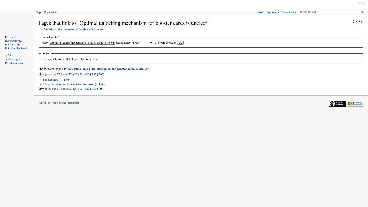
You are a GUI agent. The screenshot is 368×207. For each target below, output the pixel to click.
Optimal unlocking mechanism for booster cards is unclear (74, 29)
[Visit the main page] (17, 15)
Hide (44, 59)
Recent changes (13, 40)
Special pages (12, 59)
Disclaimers (73, 103)
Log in (361, 3)
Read (260, 12)
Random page (12, 44)
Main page (10, 37)
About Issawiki (59, 103)
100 (87, 74)
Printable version (14, 63)
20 (75, 74)
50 (81, 74)
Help (360, 21)
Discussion (50, 12)
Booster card (50, 79)
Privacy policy (44, 103)
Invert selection (167, 42)
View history (289, 12)
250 (94, 74)
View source (272, 12)
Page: (44, 42)
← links (65, 79)
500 (101, 74)
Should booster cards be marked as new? (68, 84)
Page (38, 12)
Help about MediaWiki (16, 48)
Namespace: (123, 42)
